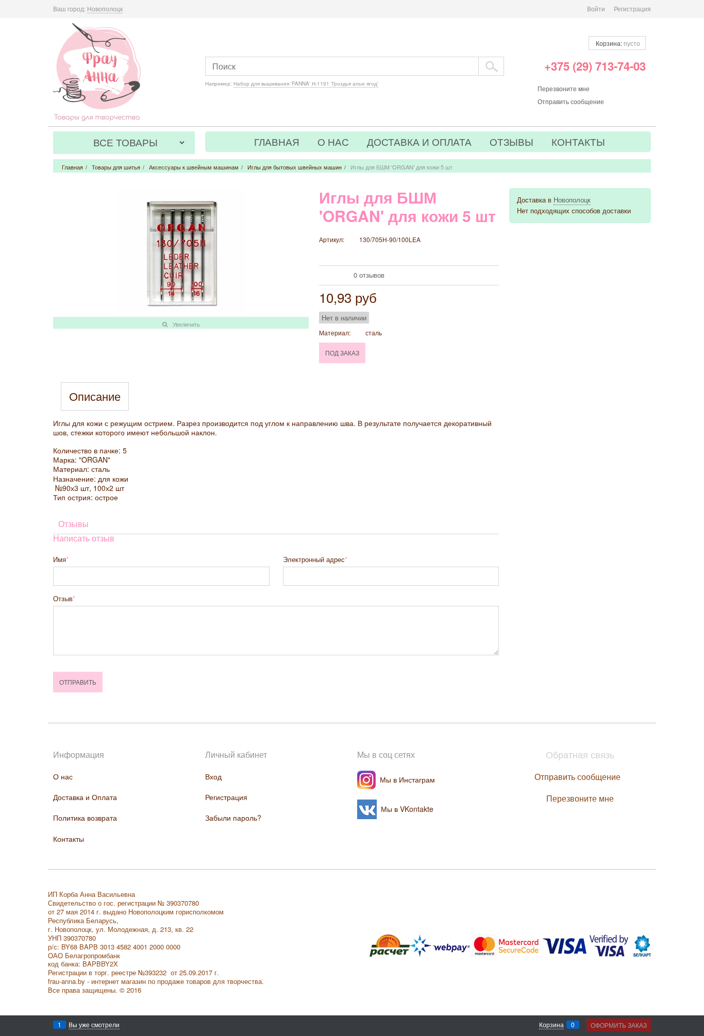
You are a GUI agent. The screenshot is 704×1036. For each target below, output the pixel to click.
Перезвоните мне (564, 88)
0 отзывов (369, 275)
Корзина (551, 1025)
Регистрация (632, 8)
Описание (95, 396)
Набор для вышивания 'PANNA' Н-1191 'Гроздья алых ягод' (305, 83)
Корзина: (617, 43)
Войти (596, 8)
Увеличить (186, 324)
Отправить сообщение (571, 101)
